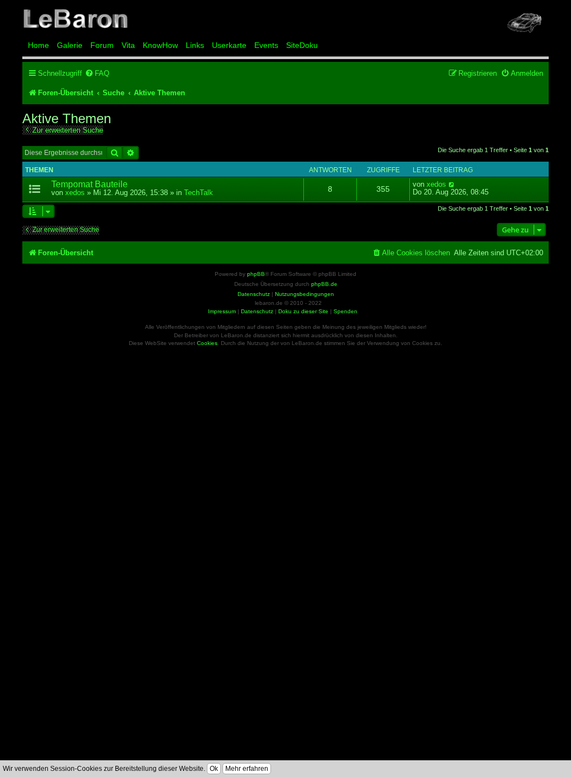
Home (38, 45)
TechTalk (198, 192)
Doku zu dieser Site (303, 311)
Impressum (222, 311)
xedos (75, 192)
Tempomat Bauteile (89, 184)
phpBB (256, 274)
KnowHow (160, 45)
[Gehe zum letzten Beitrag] (452, 184)
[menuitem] (97, 73)
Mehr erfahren (246, 769)
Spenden (345, 311)
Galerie (70, 45)
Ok (214, 769)
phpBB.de (324, 284)
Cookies (207, 343)
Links (195, 45)
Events (266, 45)
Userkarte (229, 45)
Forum (102, 45)
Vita (128, 45)
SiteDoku (302, 45)
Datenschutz (257, 311)
